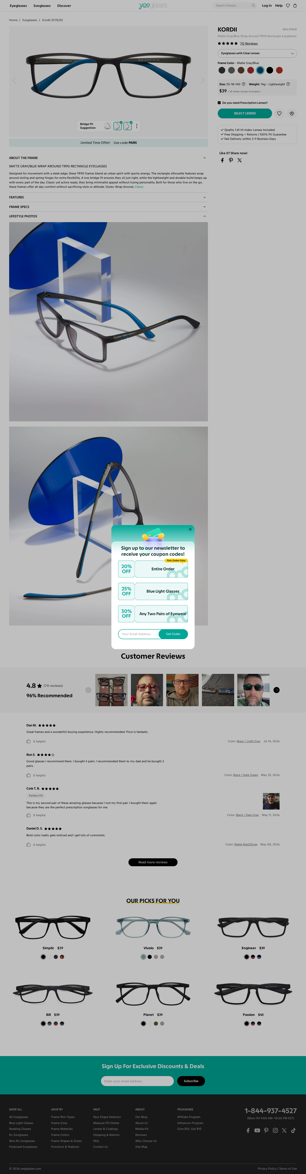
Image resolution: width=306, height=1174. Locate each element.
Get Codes (173, 634)
